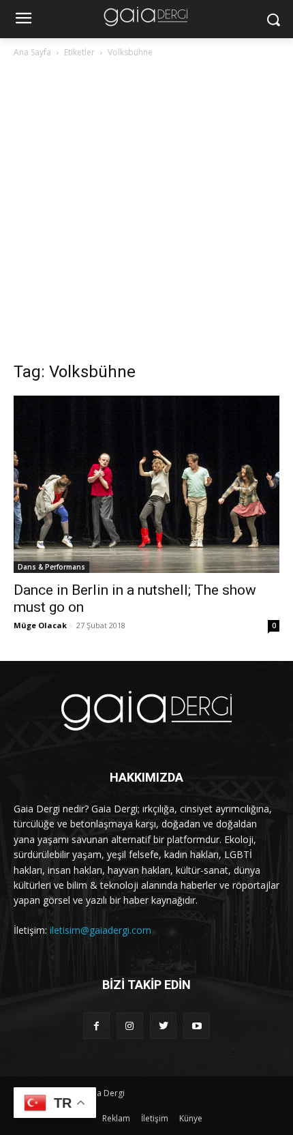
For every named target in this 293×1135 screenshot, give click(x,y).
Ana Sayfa (32, 52)
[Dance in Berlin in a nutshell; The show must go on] (146, 484)
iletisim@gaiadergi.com (100, 930)
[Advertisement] (146, 213)
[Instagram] (130, 1025)
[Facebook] (96, 1025)
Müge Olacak (40, 625)
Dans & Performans (51, 567)
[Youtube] (196, 1025)
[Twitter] (163, 1025)
